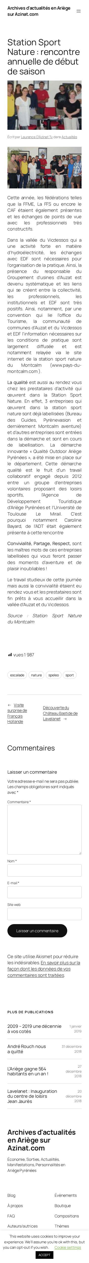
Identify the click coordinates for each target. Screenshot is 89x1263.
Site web (14, 904)
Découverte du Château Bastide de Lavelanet (60, 713)
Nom (12, 861)
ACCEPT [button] (44, 1255)
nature (36, 675)
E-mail (13, 883)
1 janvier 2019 (75, 1028)
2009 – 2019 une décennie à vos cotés (34, 1029)
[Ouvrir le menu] (79, 11)
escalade (17, 675)
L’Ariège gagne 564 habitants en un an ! (27, 1071)
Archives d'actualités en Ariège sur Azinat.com (41, 1139)
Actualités (69, 136)
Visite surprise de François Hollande (17, 713)
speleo (53, 675)
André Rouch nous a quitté (26, 1049)
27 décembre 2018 (74, 1071)
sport (70, 675)
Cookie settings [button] (68, 1247)
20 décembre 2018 (74, 1096)
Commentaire (19, 801)
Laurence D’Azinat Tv (37, 136)
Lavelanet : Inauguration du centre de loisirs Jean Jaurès (32, 1096)
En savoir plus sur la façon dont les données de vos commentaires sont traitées (43, 969)
